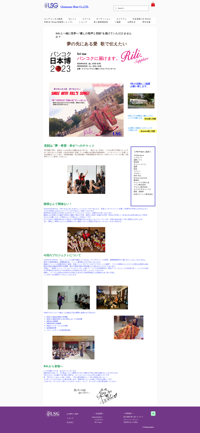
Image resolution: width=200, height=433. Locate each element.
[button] (153, 4)
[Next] (153, 413)
